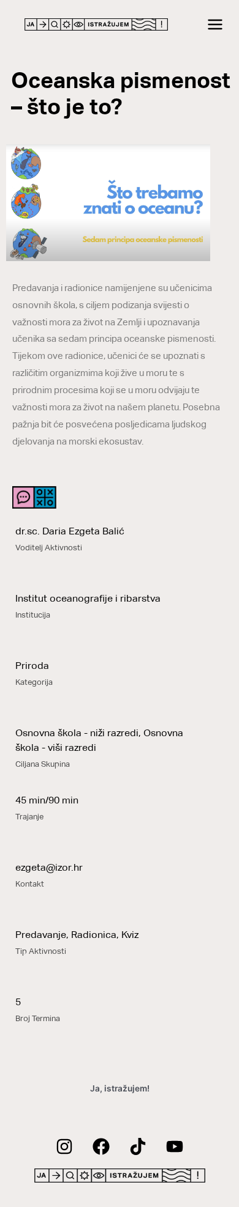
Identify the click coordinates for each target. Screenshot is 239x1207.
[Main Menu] (215, 25)
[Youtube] (174, 1146)
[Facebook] (101, 1146)
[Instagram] (64, 1146)
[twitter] (137, 1146)
